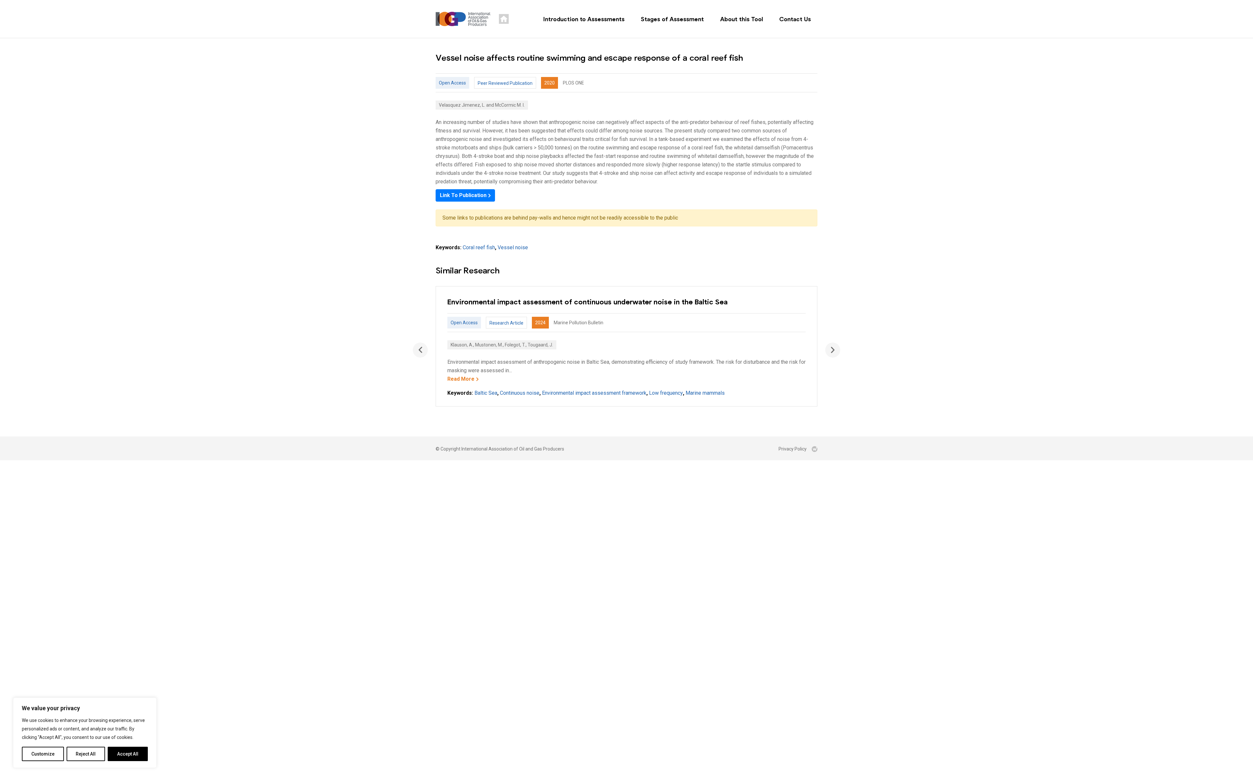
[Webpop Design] (814, 449)
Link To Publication (463, 195)
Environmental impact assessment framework (594, 393)
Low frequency (666, 393)
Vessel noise (513, 247)
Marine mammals (705, 393)
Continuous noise (519, 393)
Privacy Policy (793, 449)
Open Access (452, 82)
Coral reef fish (479, 247)
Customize (42, 754)
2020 (549, 82)
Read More (460, 379)
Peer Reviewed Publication (505, 83)
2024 (540, 322)
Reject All (86, 754)
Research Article (506, 323)
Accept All (127, 754)
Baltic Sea (485, 393)
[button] (832, 350)
